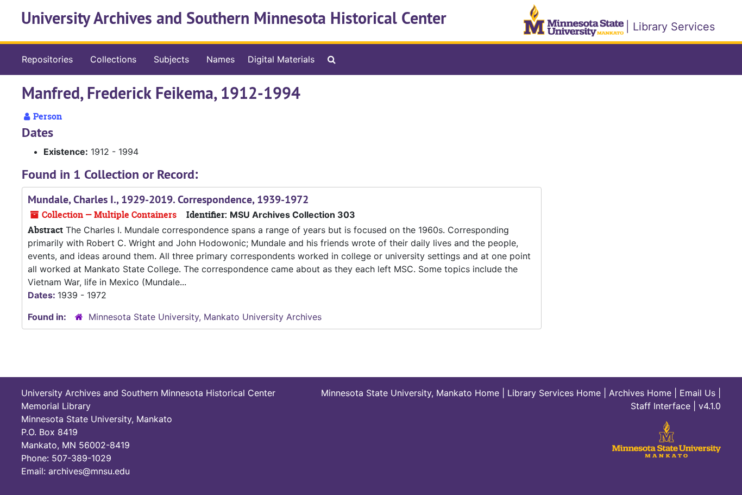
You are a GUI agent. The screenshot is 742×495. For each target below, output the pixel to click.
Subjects (171, 59)
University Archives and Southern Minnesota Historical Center (234, 18)
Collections (113, 59)
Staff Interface (660, 405)
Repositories (47, 59)
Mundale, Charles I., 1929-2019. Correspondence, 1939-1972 (168, 199)
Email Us (697, 392)
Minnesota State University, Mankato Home (410, 392)
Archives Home (640, 392)
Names (220, 59)
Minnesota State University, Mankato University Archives (205, 316)
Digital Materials (281, 59)
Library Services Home (554, 392)
